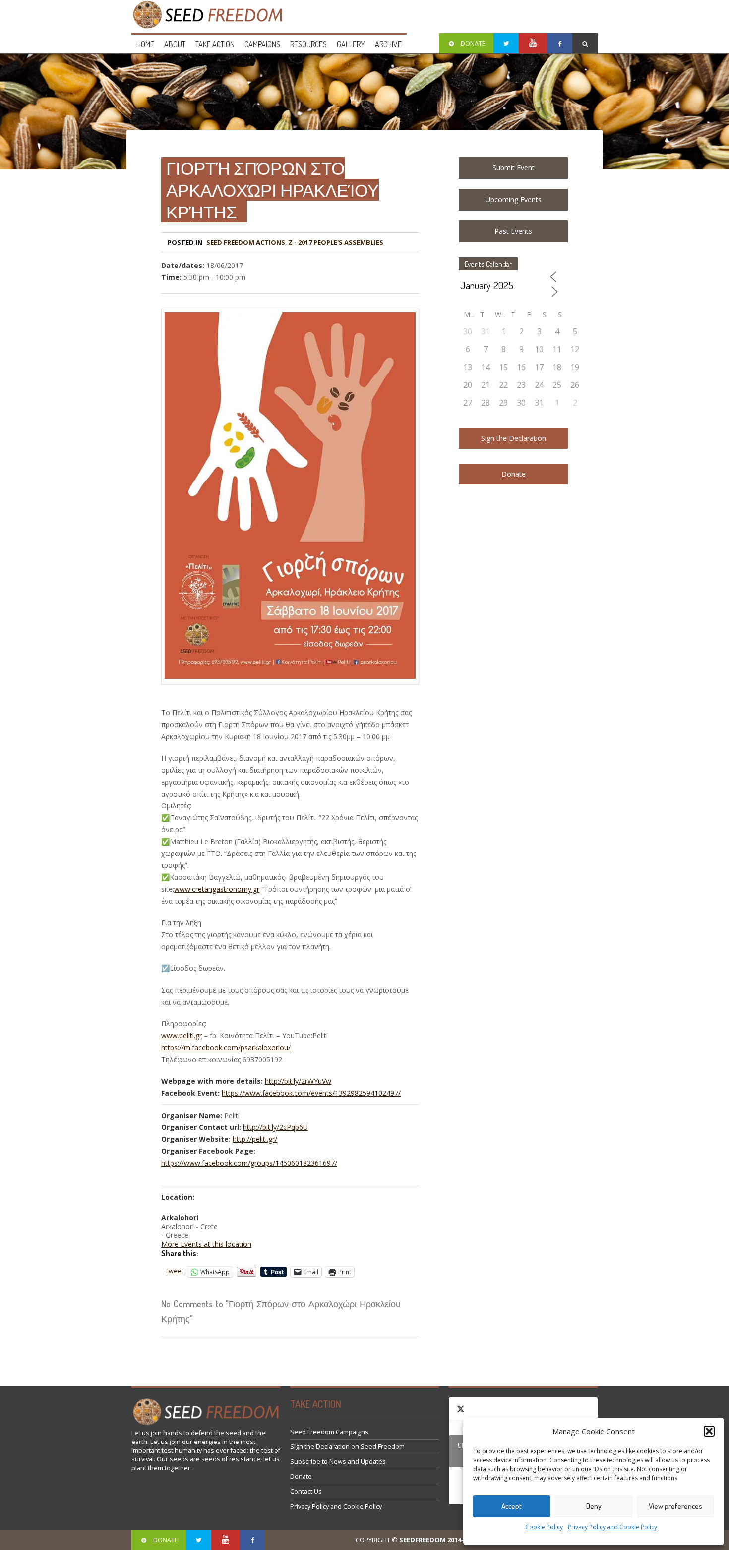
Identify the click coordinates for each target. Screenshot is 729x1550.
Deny (594, 1506)
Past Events (513, 231)
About (174, 44)
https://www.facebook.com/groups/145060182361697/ (249, 1163)
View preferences (675, 1506)
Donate (513, 474)
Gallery (351, 44)
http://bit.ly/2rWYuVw (298, 1081)
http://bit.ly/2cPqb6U (275, 1127)
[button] (709, 1431)
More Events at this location (206, 1244)
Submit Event (513, 167)
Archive (388, 44)
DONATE (473, 43)
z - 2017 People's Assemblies (335, 242)
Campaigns (262, 44)
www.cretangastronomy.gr (216, 889)
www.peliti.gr (181, 1035)
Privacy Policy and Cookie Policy (612, 1527)
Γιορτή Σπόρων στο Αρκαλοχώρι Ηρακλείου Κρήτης (272, 189)
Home (145, 44)
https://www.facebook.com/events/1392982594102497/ (311, 1093)
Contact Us (306, 1491)
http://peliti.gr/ (255, 1139)
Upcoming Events (514, 199)
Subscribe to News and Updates (338, 1461)
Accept (511, 1506)
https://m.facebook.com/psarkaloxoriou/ (226, 1047)
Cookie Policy (544, 1527)
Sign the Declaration (513, 438)
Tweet (174, 1271)
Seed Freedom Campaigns (329, 1432)
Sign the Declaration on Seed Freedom (347, 1447)
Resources (308, 44)
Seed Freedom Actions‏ (245, 242)
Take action (215, 44)
